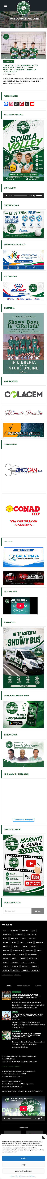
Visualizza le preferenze (23, 1171)
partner (6, 950)
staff (23, 962)
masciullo (39, 942)
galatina (32, 938)
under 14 (24, 966)
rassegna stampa (9, 954)
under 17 (15, 970)
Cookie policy (16, 1066)
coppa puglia (31, 934)
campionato (19, 934)
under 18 (25, 970)
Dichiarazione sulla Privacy (27, 1176)
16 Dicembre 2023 (8, 74)
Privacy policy (6, 1066)
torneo (32, 962)
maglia (29, 942)
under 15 (34, 966)
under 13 (15, 966)
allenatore (14, 930)
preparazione (17, 950)
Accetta (23, 1158)
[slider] (39, 195)
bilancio (25, 930)
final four (14, 938)
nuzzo (25, 946)
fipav (23, 938)
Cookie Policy (14, 1176)
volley (17, 974)
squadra (14, 962)
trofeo (5, 966)
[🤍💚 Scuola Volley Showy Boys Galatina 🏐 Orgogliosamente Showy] (16, 788)
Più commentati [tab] (23, 986)
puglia (39, 950)
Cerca (37, 911)
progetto (29, 950)
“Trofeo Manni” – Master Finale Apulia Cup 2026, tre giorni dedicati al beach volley (27, 1015)
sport (5, 962)
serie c (5, 958)
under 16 (6, 970)
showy (23, 958)
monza (16, 946)
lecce (14, 942)
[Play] (6, 196)
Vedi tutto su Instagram (23, 819)
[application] (23, 195)
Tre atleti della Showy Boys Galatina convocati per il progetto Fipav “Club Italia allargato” (20, 68)
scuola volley (32, 954)
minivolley (6, 946)
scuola (21, 954)
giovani (5, 942)
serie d (14, 958)
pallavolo (34, 946)
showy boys (33, 958)
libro (21, 942)
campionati (7, 934)
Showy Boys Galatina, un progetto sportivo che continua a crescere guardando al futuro (26, 1035)
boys (33, 930)
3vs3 (5, 930)
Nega (23, 1165)
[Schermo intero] (42, 1118)
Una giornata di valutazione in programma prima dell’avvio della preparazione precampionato (26, 996)
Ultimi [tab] (9, 986)
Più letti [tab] (38, 986)
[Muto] (34, 196)
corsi (5, 938)
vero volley (7, 974)
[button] (43, 1137)
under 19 (35, 970)
